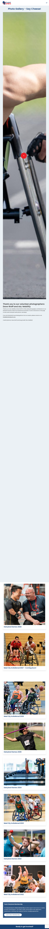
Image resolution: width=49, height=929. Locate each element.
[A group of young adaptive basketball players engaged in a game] (13, 415)
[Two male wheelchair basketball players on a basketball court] (13, 489)
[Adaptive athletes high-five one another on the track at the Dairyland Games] (35, 526)
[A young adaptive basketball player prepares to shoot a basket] (13, 392)
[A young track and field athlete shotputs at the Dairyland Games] (35, 414)
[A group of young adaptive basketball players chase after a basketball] (13, 373)
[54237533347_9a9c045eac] (13, 452)
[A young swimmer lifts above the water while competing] (35, 373)
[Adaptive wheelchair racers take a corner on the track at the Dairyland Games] (35, 471)
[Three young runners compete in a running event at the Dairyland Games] (35, 510)
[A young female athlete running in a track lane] (13, 545)
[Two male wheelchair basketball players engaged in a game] (13, 510)
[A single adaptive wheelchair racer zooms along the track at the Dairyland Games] (35, 449)
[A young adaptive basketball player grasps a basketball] (13, 354)
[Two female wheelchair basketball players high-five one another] (35, 544)
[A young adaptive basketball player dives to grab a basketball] (13, 434)
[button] (46, 2)
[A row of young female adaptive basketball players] (13, 473)
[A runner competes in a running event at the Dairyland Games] (35, 492)
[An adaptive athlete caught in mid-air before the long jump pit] (13, 567)
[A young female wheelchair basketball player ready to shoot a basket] (13, 527)
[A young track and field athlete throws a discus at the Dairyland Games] (35, 389)
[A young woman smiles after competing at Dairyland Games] (13, 333)
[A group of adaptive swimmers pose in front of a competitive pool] (35, 351)
